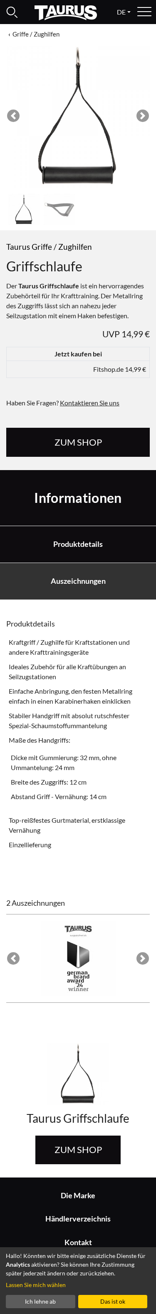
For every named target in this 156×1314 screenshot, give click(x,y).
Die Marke (78, 1195)
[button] (13, 116)
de (121, 12)
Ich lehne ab (40, 1301)
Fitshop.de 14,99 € (119, 369)
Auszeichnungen (78, 581)
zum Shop (78, 442)
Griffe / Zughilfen (35, 34)
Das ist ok (112, 1301)
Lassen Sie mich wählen (36, 1284)
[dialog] (78, 1280)
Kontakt (78, 1242)
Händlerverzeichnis (78, 1218)
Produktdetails (78, 544)
